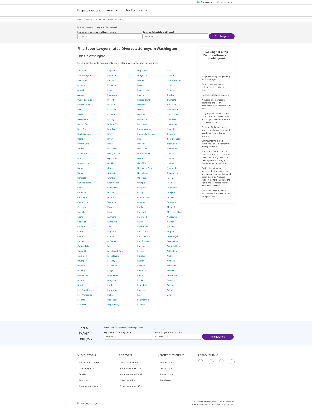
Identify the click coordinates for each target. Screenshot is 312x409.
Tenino (170, 183)
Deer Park (82, 265)
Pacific (140, 207)
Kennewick (112, 222)
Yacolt (170, 280)
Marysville (142, 75)
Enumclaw (112, 95)
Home (79, 19)
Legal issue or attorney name (117, 332)
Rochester (142, 290)
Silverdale (171, 104)
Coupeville (82, 251)
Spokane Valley (174, 139)
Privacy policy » (218, 404)
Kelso (109, 212)
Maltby (110, 295)
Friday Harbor (113, 153)
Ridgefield (142, 285)
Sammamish (143, 300)
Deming (81, 270)
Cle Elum (81, 226)
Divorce (110, 19)
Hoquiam (111, 197)
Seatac (170, 70)
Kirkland (111, 236)
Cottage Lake (83, 246)
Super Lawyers (86, 355)
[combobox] (110, 36)
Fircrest (110, 144)
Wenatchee (172, 241)
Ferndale (111, 129)
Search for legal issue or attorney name (96, 32)
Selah (169, 85)
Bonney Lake (83, 144)
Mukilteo (141, 144)
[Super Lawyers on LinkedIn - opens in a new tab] (232, 361)
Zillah (169, 295)
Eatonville (81, 304)
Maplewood (142, 70)
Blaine (80, 139)
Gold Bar (111, 163)
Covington (82, 256)
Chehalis (81, 212)
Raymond (141, 265)
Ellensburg (112, 85)
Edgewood (112, 70)
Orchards (141, 187)
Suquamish (172, 173)
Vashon (170, 222)
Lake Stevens (113, 256)
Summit (171, 158)
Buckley (80, 168)
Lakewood (112, 265)
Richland (141, 280)
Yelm (169, 290)
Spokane (171, 134)
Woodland (172, 275)
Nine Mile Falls (144, 163)
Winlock (171, 261)
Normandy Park (144, 168)
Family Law (101, 19)
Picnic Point (142, 226)
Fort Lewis (112, 148)
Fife (109, 134)
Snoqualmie (172, 114)
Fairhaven (111, 109)
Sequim (170, 90)
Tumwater (172, 202)
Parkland (141, 212)
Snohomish (172, 109)
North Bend (142, 173)
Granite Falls (113, 183)
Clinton (80, 231)
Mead (140, 85)
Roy (139, 295)
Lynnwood (112, 290)
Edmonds (111, 75)
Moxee (140, 139)
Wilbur (170, 256)
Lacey (109, 246)
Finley (110, 139)
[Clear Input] (139, 36)
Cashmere (82, 197)
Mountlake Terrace (146, 134)
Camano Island (84, 183)
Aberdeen (81, 70)
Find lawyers (222, 36)
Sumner (171, 163)
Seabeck (141, 304)
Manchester (112, 300)
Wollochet (172, 265)
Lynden (110, 285)
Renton (140, 275)
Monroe (141, 114)
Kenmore (111, 217)
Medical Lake (143, 90)
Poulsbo (141, 246)
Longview (111, 280)
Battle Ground (83, 104)
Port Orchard (143, 236)
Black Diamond (84, 134)
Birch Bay (81, 129)
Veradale (171, 226)
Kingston (111, 231)
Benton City (82, 124)
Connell (80, 241)
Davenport (82, 261)
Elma (109, 90)
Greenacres (112, 187)
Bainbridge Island (85, 100)
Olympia (141, 183)
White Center (173, 251)
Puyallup (141, 256)
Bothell (80, 148)
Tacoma (171, 178)
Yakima (170, 285)
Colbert (80, 236)
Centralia (81, 207)
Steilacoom (172, 148)
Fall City (110, 119)
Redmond (141, 270)
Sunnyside (172, 168)
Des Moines (82, 275)
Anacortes (82, 80)
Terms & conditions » (200, 404)
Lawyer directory (89, 19)
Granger (111, 178)
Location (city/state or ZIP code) (158, 32)
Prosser (141, 251)
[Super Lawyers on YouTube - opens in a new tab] (221, 361)
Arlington (81, 85)
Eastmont (81, 300)
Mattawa (141, 80)
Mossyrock (142, 124)
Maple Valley (113, 304)
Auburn (80, 95)
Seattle (170, 75)
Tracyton (171, 192)
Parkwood (142, 217)
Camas (80, 187)
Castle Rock (82, 202)
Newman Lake (143, 153)
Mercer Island (143, 100)
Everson (111, 104)
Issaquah (111, 202)
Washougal (172, 236)
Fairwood (111, 114)
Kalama (110, 207)
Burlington (82, 178)
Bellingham (82, 119)
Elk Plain (111, 80)
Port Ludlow (143, 231)
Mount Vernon (144, 129)
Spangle (171, 129)
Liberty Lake (112, 275)
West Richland (173, 246)
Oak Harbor (142, 178)
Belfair (80, 109)
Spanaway (172, 124)
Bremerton (82, 153)
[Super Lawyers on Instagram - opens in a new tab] (211, 361)
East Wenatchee (84, 295)
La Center (111, 241)
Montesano (142, 119)
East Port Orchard (85, 290)
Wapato (171, 231)
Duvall (80, 285)
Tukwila (170, 197)
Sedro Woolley (174, 80)
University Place (174, 212)
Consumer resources (171, 355)
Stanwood (172, 144)
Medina (140, 95)
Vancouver (172, 217)
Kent (109, 226)
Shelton (170, 95)
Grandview (112, 173)
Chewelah (81, 222)
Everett (110, 100)
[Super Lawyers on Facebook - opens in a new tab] (200, 361)
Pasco (140, 222)
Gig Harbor (112, 158)
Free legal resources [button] (136, 10)
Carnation (82, 192)
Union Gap (172, 207)
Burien (80, 173)
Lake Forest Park (115, 251)
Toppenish (172, 187)
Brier (79, 158)
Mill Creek (141, 104)
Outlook (141, 202)
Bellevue (81, 114)
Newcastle (142, 148)
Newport (141, 158)
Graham (111, 168)
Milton (140, 109)
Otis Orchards (143, 197)
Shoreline (171, 100)
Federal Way (113, 124)
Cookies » (230, 404)
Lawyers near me (113, 10)
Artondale (82, 90)
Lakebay (111, 261)
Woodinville (172, 270)
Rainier (140, 261)
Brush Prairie (83, 163)
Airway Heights (84, 75)
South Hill (171, 119)
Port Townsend (144, 241)
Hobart (110, 192)
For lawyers (125, 355)
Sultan (170, 153)
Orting (140, 192)
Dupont (80, 280)
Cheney (80, 217)
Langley (110, 270)
